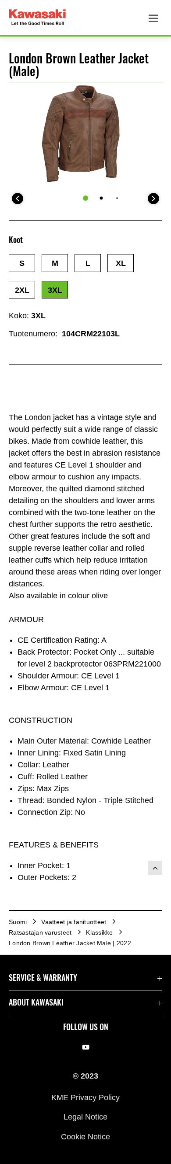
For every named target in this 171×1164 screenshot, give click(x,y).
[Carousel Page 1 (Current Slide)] (85, 198)
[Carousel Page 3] (117, 198)
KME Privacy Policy (85, 1097)
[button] (22, 263)
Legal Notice (85, 1116)
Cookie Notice (85, 1136)
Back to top (155, 868)
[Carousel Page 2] (101, 198)
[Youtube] (86, 1046)
